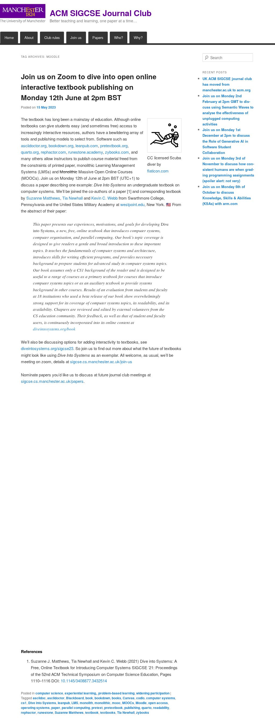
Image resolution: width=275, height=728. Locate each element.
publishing (132, 707)
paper (55, 707)
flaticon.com (158, 171)
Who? (118, 37)
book (89, 697)
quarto (146, 707)
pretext (97, 707)
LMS (74, 702)
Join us (76, 37)
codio (140, 697)
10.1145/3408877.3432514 (84, 680)
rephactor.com (53, 152)
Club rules (52, 37)
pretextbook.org (114, 145)
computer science (49, 693)
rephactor (28, 712)
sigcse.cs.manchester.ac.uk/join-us (101, 361)
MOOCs (128, 702)
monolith (86, 702)
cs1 (24, 702)
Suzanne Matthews (43, 198)
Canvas (129, 697)
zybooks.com (117, 152)
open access (158, 702)
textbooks (107, 712)
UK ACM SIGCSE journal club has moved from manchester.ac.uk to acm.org (227, 84)
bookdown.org (61, 145)
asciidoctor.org (33, 145)
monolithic (102, 702)
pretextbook (113, 707)
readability (161, 707)
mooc (116, 702)
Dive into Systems (42, 702)
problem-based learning (116, 693)
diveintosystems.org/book (54, 328)
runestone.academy (85, 152)
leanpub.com (86, 145)
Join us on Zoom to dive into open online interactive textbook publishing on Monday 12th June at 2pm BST (88, 86)
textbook (92, 712)
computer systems (160, 697)
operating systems (35, 707)
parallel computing (76, 707)
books (116, 697)
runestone (45, 712)
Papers (97, 37)
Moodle (141, 702)
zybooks (142, 712)
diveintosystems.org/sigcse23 (47, 348)
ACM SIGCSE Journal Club (100, 13)
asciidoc (39, 697)
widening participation (152, 693)
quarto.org (30, 152)
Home (9, 37)
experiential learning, (81, 693)
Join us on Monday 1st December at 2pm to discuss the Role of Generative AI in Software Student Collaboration (226, 141)
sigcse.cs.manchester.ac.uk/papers (52, 381)
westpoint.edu (132, 204)
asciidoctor (55, 697)
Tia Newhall (72, 198)
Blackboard (75, 697)
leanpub (64, 702)
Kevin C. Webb (104, 198)
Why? (138, 37)
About (29, 37)
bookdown (102, 697)
